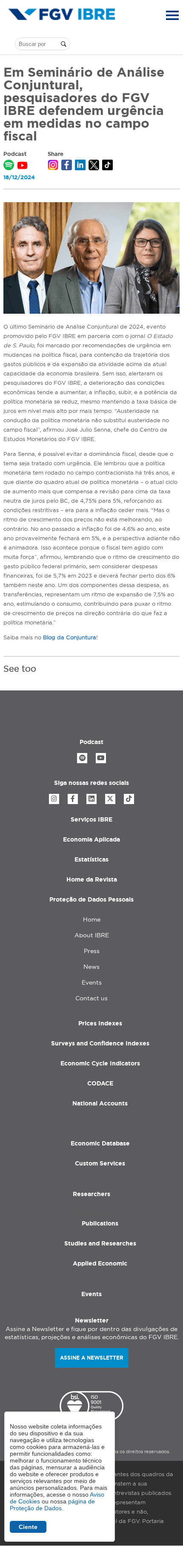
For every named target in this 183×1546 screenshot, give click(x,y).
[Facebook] (73, 799)
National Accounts (100, 1103)
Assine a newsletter (91, 1357)
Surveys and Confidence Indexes (100, 1043)
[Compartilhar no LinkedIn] (80, 166)
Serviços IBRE (91, 819)
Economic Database (100, 1143)
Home (91, 919)
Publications (100, 1223)
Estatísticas (91, 859)
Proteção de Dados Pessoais (91, 899)
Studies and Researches (100, 1243)
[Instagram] (54, 799)
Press (92, 951)
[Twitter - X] (110, 799)
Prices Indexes (100, 1023)
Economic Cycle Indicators (100, 1063)
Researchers (91, 1194)
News (91, 966)
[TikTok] (129, 799)
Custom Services (100, 1163)
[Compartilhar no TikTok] (107, 166)
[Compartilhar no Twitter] (94, 166)
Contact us (91, 998)
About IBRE (91, 935)
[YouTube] (101, 758)
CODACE (100, 1083)
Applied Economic (100, 1263)
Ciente (28, 1526)
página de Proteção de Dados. (52, 1505)
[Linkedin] (91, 799)
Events (92, 982)
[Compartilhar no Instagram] (53, 166)
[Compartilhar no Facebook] (66, 166)
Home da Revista (91, 879)
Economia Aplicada (91, 839)
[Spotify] (82, 758)
